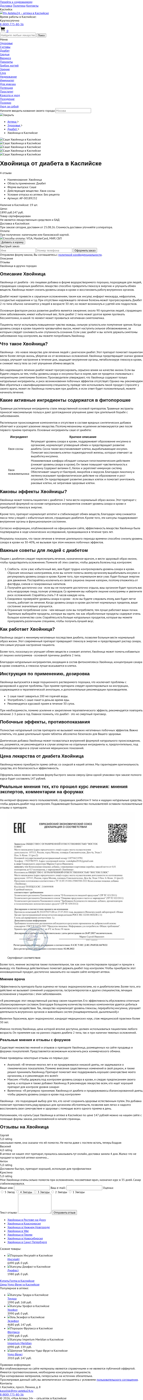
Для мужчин (8, 84)
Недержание (8, 76)
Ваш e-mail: (58, 1188)
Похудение (7, 99)
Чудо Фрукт (15, 1354)
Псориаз (5, 102)
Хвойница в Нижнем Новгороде (28, 1227)
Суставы (5, 47)
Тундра (12, 1298)
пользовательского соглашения (117, 1379)
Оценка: (108, 1188)
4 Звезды (26, 1192)
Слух (3, 73)
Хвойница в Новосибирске (25, 1238)
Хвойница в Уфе (18, 1231)
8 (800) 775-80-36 (12, 24)
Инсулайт (13, 1259)
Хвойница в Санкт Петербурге (27, 1242)
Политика (19, 5)
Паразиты (6, 62)
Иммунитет (7, 80)
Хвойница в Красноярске (24, 1223)
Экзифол (13, 1321)
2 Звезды (61, 1192)
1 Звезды (79, 1192)
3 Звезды (44, 1192)
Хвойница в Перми (19, 1234)
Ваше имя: (6, 1188)
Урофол (12, 1310)
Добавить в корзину (12, 242)
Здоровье (6, 43)
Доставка (6, 5)
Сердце (4, 54)
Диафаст (13, 1270)
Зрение (5, 69)
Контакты (32, 5)
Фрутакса (13, 1332)
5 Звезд (10, 1192)
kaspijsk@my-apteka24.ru (16, 1391)
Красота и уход (10, 95)
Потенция (6, 88)
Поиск (41, 35)
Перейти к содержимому (16, 2)
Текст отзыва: (8, 1212)
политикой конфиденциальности (80, 255)
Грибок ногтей (9, 65)
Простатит (6, 91)
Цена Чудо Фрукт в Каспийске (19, 1284)
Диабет (4, 50)
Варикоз (5, 58)
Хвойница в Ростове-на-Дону (26, 1220)
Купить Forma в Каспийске (17, 1281)
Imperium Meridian (19, 1343)
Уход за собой (9, 106)
